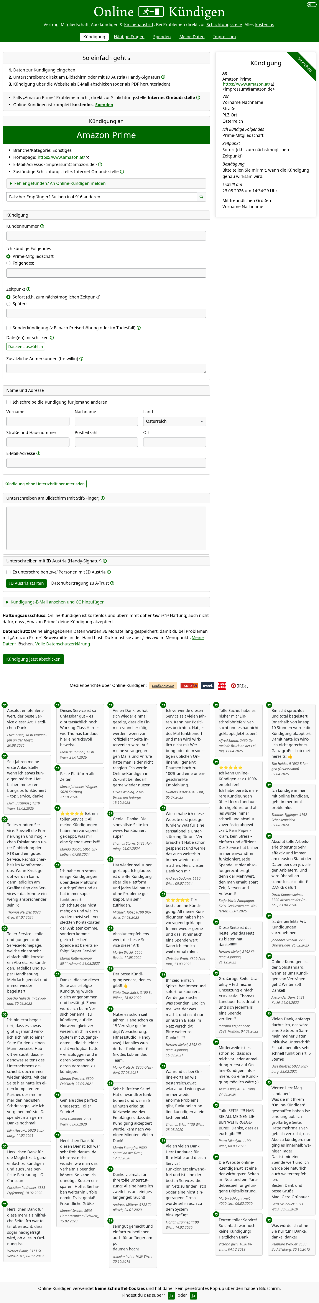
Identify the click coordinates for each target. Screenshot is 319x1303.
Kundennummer (22, 226)
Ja (171, 1295)
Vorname (15, 411)
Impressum (224, 37)
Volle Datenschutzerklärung (62, 644)
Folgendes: (23, 263)
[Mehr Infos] (163, 77)
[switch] (312, 4)
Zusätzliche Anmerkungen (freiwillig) (42, 358)
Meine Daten (192, 37)
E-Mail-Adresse (20, 453)
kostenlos (264, 24)
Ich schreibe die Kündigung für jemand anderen (60, 402)
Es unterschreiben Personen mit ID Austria (59, 572)
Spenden (162, 37)
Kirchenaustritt (138, 24)
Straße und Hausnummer (31, 432)
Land (148, 411)
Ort (146, 432)
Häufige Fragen (129, 37)
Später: (20, 304)
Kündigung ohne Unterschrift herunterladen (45, 483)
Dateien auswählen (25, 346)
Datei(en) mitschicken (27, 337)
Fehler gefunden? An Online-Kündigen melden (60, 183)
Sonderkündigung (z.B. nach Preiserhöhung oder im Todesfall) (74, 328)
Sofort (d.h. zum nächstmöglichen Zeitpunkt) (56, 297)
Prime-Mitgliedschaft (33, 256)
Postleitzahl (86, 432)
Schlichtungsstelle (224, 24)
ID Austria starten (26, 583)
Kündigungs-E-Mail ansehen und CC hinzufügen (58, 602)
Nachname (85, 411)
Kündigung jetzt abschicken (33, 659)
